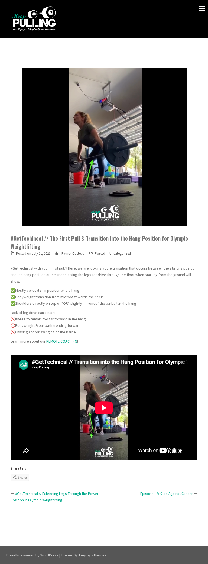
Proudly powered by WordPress (32, 555)
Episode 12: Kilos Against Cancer (166, 493)
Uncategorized (120, 253)
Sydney (80, 555)
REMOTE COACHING (61, 341)
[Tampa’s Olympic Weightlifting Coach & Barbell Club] (34, 18)
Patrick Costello (72, 253)
